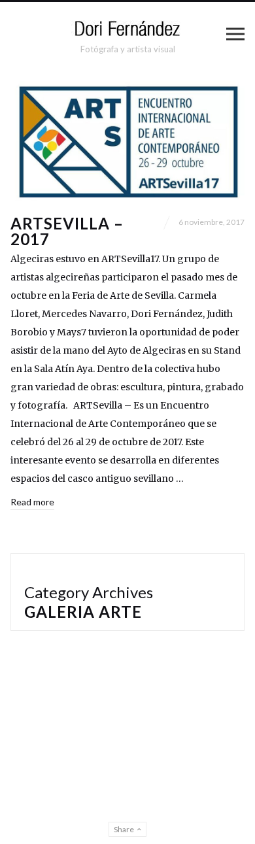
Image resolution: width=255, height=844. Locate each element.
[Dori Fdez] (127, 28)
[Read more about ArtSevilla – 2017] (127, 140)
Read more (32, 501)
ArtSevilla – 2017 (67, 231)
